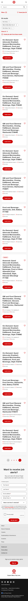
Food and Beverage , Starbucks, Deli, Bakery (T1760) (12, 209)
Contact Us (4, 553)
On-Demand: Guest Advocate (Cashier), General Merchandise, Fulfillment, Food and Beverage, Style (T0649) (12, 100)
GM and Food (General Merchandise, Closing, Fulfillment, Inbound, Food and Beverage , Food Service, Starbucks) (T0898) (13, 301)
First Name (6, 485)
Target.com (4, 547)
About (2, 525)
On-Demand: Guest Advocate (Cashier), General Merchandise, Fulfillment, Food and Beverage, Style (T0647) (12, 434)
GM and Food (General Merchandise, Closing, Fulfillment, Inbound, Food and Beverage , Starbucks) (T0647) (12, 407)
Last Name (6, 489)
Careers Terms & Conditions (14, 588)
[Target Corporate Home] (14, 2)
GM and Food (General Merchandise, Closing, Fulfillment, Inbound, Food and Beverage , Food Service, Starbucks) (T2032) (13, 72)
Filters (3, 12)
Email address (7, 493)
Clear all (3, 31)
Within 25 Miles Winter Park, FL (9, 25)
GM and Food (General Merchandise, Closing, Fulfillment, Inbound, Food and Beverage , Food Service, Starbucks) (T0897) (13, 183)
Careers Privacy (4, 588)
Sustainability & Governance (8, 535)
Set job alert (14, 520)
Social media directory (5, 584)
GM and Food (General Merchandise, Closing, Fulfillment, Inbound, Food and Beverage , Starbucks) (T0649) (12, 128)
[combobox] (14, 7)
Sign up (14, 563)
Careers (3, 532)
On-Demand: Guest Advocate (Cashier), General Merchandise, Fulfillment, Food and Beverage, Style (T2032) (12, 44)
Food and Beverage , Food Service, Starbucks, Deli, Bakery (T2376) (13, 382)
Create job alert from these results (13, 34)
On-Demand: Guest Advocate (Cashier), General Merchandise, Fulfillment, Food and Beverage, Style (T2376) (12, 357)
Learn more (8, 58)
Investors (3, 538)
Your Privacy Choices (7, 593)
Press (2, 542)
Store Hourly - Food (6, 28)
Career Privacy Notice (9, 507)
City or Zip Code (6, 496)
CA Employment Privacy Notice (7, 590)
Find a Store (4, 550)
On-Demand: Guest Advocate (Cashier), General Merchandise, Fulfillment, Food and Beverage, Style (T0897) (12, 155)
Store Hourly (5, 22)
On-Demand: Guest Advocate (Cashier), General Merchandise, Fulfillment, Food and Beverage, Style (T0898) (12, 330)
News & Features (5, 529)
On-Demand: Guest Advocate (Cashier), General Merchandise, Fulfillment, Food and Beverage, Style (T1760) (12, 234)
